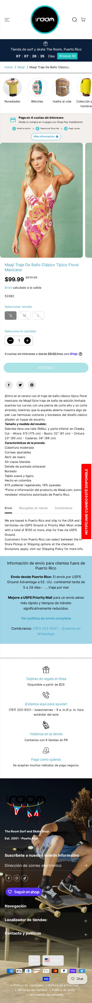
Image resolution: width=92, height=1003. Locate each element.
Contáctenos (63, 508)
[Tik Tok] (25, 878)
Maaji (21, 67)
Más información (44, 136)
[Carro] (83, 19)
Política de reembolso (28, 985)
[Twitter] (20, 385)
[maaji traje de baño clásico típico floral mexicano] (41, 200)
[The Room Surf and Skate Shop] (44, 19)
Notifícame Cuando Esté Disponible (86, 502)
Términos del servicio (32, 990)
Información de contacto (46, 994)
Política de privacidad (63, 985)
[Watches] (37, 87)
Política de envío (63, 990)
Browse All (67, 56)
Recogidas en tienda (33, 508)
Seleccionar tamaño (18, 306)
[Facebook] (9, 385)
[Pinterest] (32, 385)
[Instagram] (17, 878)
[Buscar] (74, 19)
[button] (7, 19)
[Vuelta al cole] (62, 87)
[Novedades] (12, 87)
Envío (8, 287)
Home (9, 67)
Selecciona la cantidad (20, 331)
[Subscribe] (85, 866)
